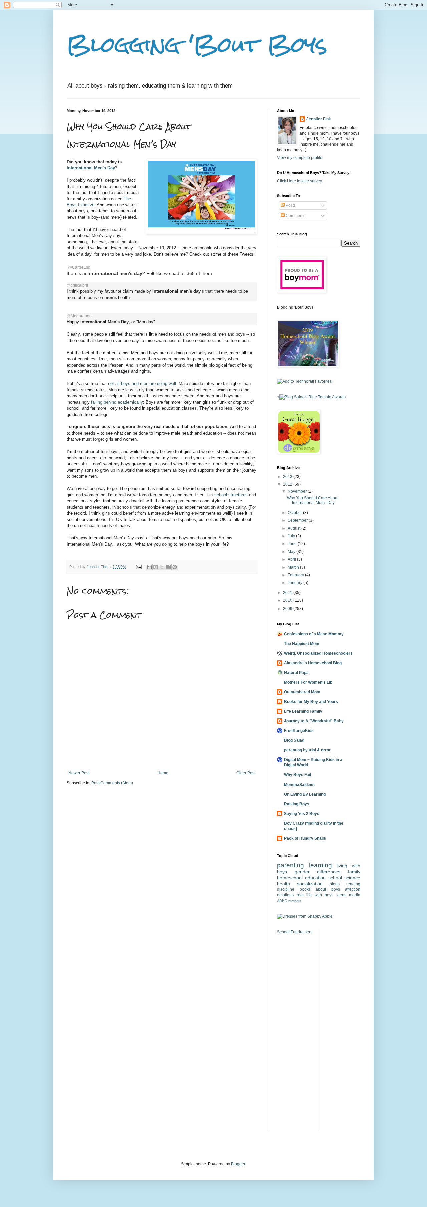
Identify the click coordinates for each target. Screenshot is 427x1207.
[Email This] (149, 567)
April (292, 559)
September (298, 520)
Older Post (245, 773)
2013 (288, 476)
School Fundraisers (294, 932)
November (298, 491)
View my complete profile (299, 157)
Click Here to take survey (299, 181)
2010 (288, 600)
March (294, 567)
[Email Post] (138, 567)
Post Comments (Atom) (112, 783)
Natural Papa (296, 672)
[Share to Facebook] (168, 567)
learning (320, 865)
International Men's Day (91, 167)
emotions (285, 895)
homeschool (290, 877)
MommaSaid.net (299, 784)
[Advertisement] (344, 1029)
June (293, 543)
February (296, 575)
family (354, 871)
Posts (290, 205)
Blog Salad (294, 740)
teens (341, 895)
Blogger (238, 1164)
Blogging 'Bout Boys (197, 44)
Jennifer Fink (318, 119)
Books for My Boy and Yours (311, 701)
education (315, 877)
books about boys (320, 889)
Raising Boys (296, 804)
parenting (290, 865)
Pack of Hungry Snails (305, 838)
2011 (288, 592)
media (354, 895)
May (292, 551)
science (352, 877)
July (292, 536)
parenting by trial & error (307, 750)
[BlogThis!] (155, 567)
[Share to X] (162, 567)
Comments (295, 215)
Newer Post (78, 773)
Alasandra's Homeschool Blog (313, 663)
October (295, 512)
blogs (335, 884)
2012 (288, 484)
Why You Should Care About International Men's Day (312, 500)
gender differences (318, 871)
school (335, 877)
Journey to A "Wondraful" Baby (314, 721)
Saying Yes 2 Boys (301, 813)
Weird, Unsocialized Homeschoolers (318, 653)
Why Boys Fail (297, 774)
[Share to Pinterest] (174, 567)
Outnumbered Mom (302, 692)
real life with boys (315, 895)
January (295, 582)
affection (352, 889)
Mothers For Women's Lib (308, 682)
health (283, 883)
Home (162, 773)
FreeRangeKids (299, 730)
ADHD (282, 901)
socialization (310, 883)
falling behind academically (117, 402)
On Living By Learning (305, 794)
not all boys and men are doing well (142, 383)
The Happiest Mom (301, 643)
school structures (231, 494)
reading (353, 884)
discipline (285, 889)
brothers (294, 901)
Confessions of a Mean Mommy (314, 634)
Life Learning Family (303, 711)
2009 (288, 608)
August (294, 528)
